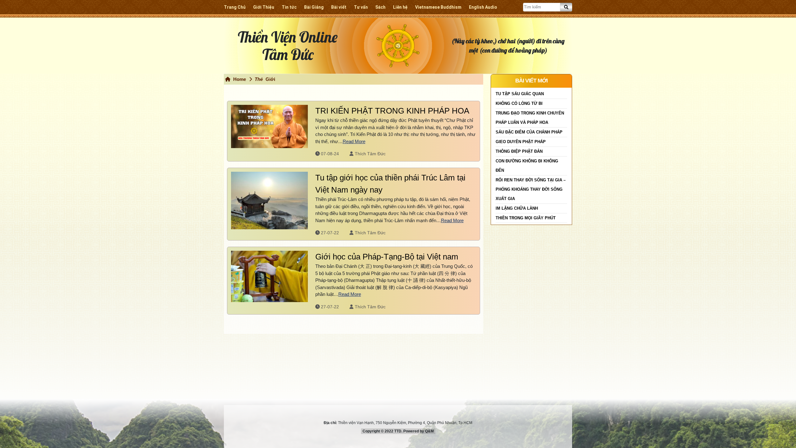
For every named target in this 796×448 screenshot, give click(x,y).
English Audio (483, 7)
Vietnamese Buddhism (438, 7)
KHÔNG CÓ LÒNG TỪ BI (519, 103)
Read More (354, 141)
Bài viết (338, 7)
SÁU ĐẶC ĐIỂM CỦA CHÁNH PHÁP (529, 132)
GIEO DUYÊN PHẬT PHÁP (521, 141)
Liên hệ (400, 7)
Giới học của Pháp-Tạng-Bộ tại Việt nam (386, 256)
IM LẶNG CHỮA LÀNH (517, 208)
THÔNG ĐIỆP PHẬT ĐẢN (519, 151)
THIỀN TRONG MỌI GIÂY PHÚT (526, 218)
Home (239, 79)
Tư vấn (361, 7)
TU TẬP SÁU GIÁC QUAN (520, 93)
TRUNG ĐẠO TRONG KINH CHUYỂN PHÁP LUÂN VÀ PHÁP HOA (530, 118)
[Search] (566, 7)
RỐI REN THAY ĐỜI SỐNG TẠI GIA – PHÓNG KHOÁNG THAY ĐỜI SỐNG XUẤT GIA (531, 189)
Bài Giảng (314, 7)
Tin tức (289, 7)
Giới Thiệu (263, 7)
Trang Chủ (235, 7)
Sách (380, 7)
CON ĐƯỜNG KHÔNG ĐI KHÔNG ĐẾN (527, 166)
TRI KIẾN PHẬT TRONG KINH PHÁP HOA (392, 110)
